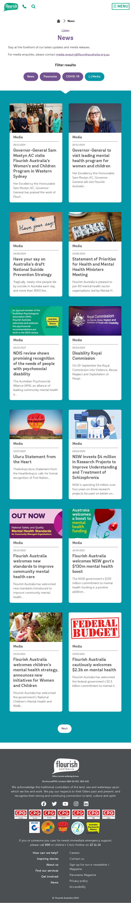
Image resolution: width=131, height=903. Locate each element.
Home (10, 7)
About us (52, 864)
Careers (74, 853)
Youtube (66, 803)
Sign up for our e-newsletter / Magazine (89, 867)
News (54, 882)
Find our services (46, 870)
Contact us (76, 859)
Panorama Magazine (82, 875)
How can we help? (45, 853)
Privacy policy (78, 881)
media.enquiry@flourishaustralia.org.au (83, 54)
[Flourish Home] (65, 765)
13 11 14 (95, 845)
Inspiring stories (47, 859)
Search (31, 6)
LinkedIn (87, 803)
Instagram (77, 803)
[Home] (58, 21)
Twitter (55, 803)
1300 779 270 (25, 6)
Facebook (44, 803)
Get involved (49, 876)
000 (47, 845)
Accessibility (77, 887)
